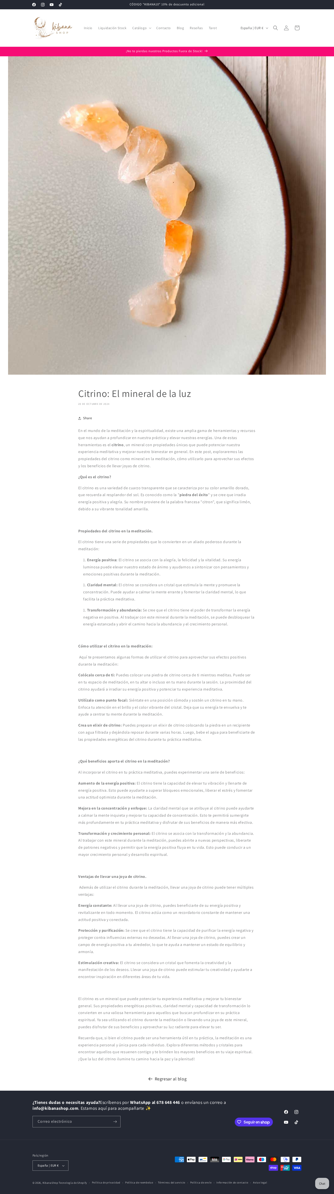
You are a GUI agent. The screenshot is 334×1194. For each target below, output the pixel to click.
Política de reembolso (139, 1182)
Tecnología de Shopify (73, 1182)
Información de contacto (232, 1182)
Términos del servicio (171, 1182)
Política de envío (201, 1182)
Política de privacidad (106, 1182)
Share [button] (87, 418)
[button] (141, 28)
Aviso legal (260, 1182)
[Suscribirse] (115, 1121)
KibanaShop (50, 1182)
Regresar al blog (171, 1079)
